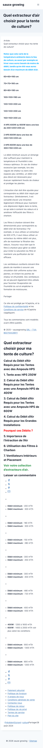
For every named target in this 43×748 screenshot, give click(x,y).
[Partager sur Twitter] (9, 485)
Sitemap (33, 741)
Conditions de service (14, 309)
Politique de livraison (17, 693)
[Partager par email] (9, 492)
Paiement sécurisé (16, 690)
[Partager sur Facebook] (9, 481)
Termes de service (16, 712)
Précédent (9, 722)
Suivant (17, 722)
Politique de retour (16, 706)
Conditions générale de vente (21, 700)
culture (25, 722)
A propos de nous (16, 697)
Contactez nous (15, 703)
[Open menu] (38, 4)
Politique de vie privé (17, 709)
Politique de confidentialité (16, 306)
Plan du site (13, 715)
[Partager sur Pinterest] (9, 488)
